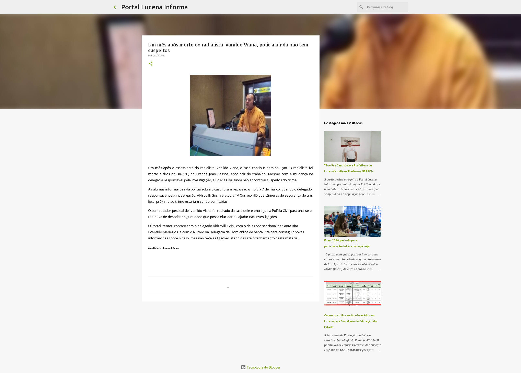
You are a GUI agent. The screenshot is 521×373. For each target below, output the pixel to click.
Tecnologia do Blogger (263, 367)
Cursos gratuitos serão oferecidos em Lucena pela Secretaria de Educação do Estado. (350, 321)
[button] (150, 64)
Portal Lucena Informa (154, 7)
